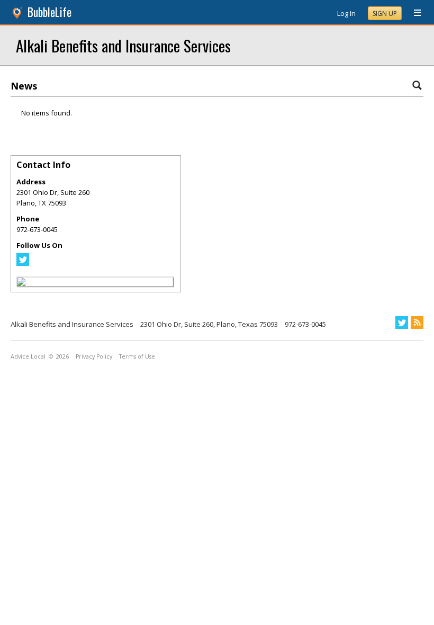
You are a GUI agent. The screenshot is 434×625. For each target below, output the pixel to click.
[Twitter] (22, 263)
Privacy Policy (94, 356)
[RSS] (417, 322)
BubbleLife (49, 12)
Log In (346, 13)
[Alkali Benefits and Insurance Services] (21, 283)
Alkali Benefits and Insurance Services (123, 45)
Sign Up (385, 13)
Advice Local (28, 356)
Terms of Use (137, 356)
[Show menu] (413, 13)
